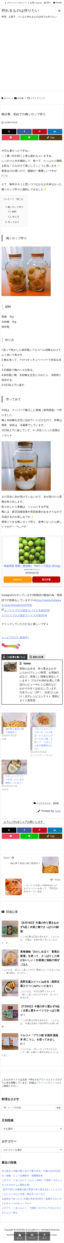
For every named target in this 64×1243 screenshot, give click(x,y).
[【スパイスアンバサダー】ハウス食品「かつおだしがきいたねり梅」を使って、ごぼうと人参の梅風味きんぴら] (43, 720)
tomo (58, 811)
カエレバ (36, 569)
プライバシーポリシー (17, 2)
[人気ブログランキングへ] (10, 646)
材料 (12, 211)
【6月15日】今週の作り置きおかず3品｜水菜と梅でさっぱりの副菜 (39, 927)
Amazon (17, 579)
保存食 (56, 803)
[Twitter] (9, 131)
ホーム (7, 98)
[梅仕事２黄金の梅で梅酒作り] (14, 720)
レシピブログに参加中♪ (15, 637)
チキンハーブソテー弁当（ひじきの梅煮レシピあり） (14, 779)
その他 (20, 98)
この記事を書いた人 (15, 657)
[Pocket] (11, 137)
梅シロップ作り (14, 206)
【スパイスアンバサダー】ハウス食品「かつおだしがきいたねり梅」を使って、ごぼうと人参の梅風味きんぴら (43, 738)
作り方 (13, 216)
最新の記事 (38, 657)
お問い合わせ (36, 2)
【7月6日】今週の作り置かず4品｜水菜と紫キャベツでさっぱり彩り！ (40, 1010)
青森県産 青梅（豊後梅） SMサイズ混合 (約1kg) (32, 566)
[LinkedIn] (55, 131)
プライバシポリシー (46, 1082)
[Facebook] (24, 131)
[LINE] (29, 137)
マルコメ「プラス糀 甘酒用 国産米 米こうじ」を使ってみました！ (39, 1039)
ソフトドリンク (37, 98)
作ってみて (12, 222)
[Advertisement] (32, 57)
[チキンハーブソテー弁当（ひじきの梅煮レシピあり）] (14, 767)
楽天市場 (46, 579)
